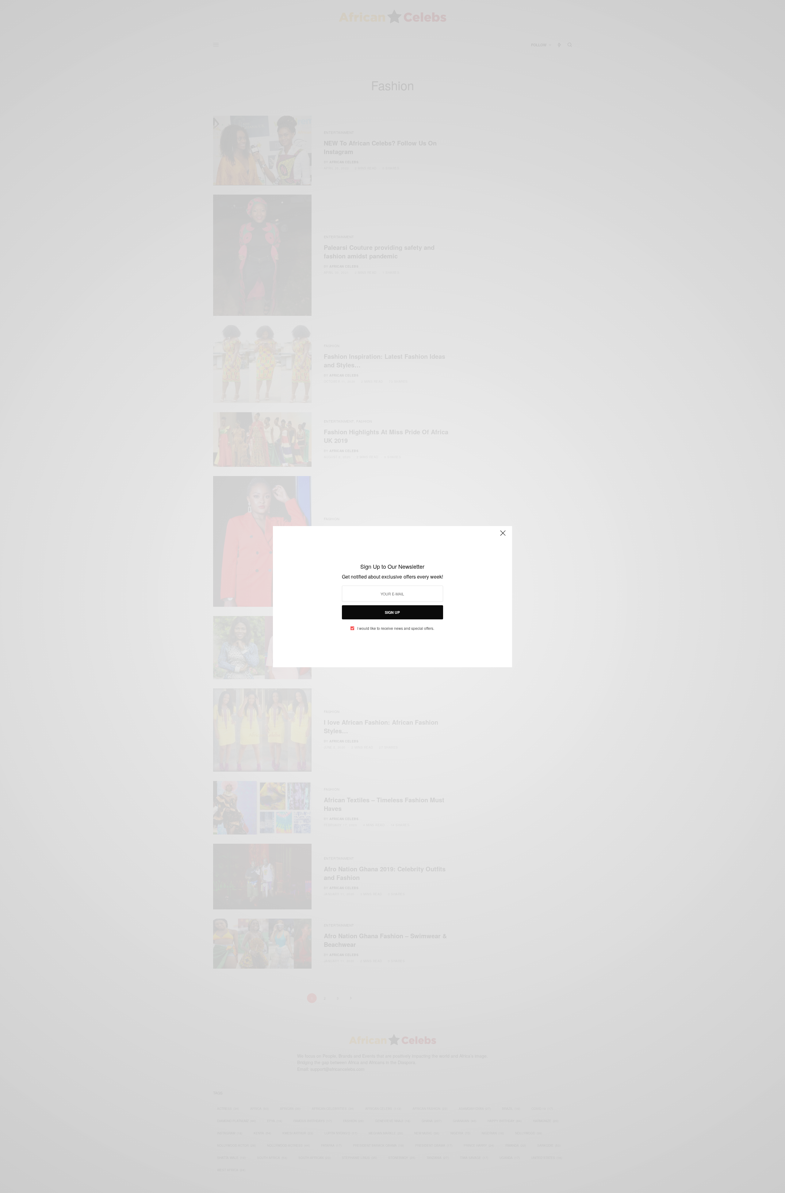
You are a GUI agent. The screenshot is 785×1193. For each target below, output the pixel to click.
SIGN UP (392, 612)
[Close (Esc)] (503, 536)
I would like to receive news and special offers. (395, 628)
